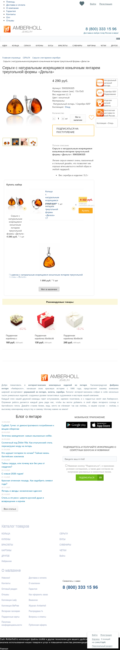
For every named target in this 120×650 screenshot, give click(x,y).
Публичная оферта (38, 624)
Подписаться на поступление (67, 130)
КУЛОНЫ (6, 538)
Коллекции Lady (9, 599)
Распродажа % (36, 610)
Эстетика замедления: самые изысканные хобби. (27, 435)
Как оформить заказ (38, 594)
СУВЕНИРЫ (65, 544)
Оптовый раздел (9, 588)
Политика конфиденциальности (12, 623)
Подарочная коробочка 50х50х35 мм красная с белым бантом (44, 340)
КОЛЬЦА (6, 533)
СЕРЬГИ (64, 533)
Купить (85, 210)
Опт (8, 17)
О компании (12, 7)
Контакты (11, 14)
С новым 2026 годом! (12, 473)
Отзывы (10, 20)
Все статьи (10, 508)
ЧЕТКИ (63, 550)
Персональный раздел (102, 646)
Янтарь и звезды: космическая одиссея (22, 490)
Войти (95, 635)
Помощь (10, 1)
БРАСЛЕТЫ (7, 544)
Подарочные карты (10, 616)
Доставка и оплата (15, 4)
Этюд (67, 106)
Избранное (7, 560)
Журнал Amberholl (37, 605)
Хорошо (4, 648)
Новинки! (6, 577)
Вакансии (33, 599)
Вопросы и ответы (37, 616)
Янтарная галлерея (11, 610)
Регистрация (106, 635)
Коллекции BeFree (10, 605)
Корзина (96, 639)
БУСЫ (62, 538)
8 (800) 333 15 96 (101, 28)
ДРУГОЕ (6, 555)
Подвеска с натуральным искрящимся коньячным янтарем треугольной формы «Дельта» (46, 275)
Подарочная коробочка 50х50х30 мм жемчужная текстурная (73, 340)
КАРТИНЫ (6, 550)
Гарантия (11, 11)
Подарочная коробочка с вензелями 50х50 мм (16, 338)
